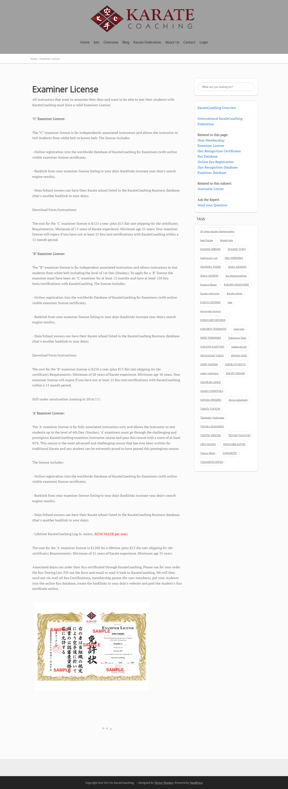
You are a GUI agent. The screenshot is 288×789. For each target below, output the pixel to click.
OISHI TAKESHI (209, 364)
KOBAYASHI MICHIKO (213, 320)
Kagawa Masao (208, 284)
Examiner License (211, 145)
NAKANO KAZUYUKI (212, 346)
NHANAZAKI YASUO (212, 355)
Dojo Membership (211, 140)
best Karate (206, 240)
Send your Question (212, 205)
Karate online (234, 293)
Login (204, 42)
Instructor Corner (211, 188)
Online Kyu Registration (216, 161)
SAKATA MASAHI (235, 373)
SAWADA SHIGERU (210, 399)
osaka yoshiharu (209, 373)
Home (85, 42)
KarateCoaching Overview (217, 107)
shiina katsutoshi (238, 399)
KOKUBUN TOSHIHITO (213, 329)
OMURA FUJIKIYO (235, 364)
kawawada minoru (210, 311)
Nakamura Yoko (237, 337)
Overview (111, 42)
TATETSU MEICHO (210, 435)
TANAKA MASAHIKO (212, 426)
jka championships (236, 275)
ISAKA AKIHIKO (237, 266)
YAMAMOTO (229, 453)
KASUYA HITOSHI (210, 302)
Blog (125, 42)
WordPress (196, 783)
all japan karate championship (217, 231)
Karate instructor (210, 293)
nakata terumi (239, 346)
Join (96, 42)
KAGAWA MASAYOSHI (236, 284)
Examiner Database (212, 172)
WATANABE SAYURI (234, 444)
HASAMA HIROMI (210, 249)
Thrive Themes (163, 783)
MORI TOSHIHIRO (210, 337)
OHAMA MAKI (239, 355)
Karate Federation (147, 42)
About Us (172, 42)
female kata (226, 240)
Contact (189, 42)
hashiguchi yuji (209, 258)
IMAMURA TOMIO (210, 266)
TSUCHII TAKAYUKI (239, 435)
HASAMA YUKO (237, 249)
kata (230, 302)
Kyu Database (208, 156)
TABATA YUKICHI (210, 408)
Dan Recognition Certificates (219, 151)
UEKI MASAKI (208, 444)
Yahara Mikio (207, 453)
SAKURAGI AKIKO (210, 382)
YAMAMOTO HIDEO (211, 462)
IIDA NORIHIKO (234, 258)
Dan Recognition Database (217, 167)
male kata (239, 329)
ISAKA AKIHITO (209, 275)
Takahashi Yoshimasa (212, 417)
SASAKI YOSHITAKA (211, 391)
